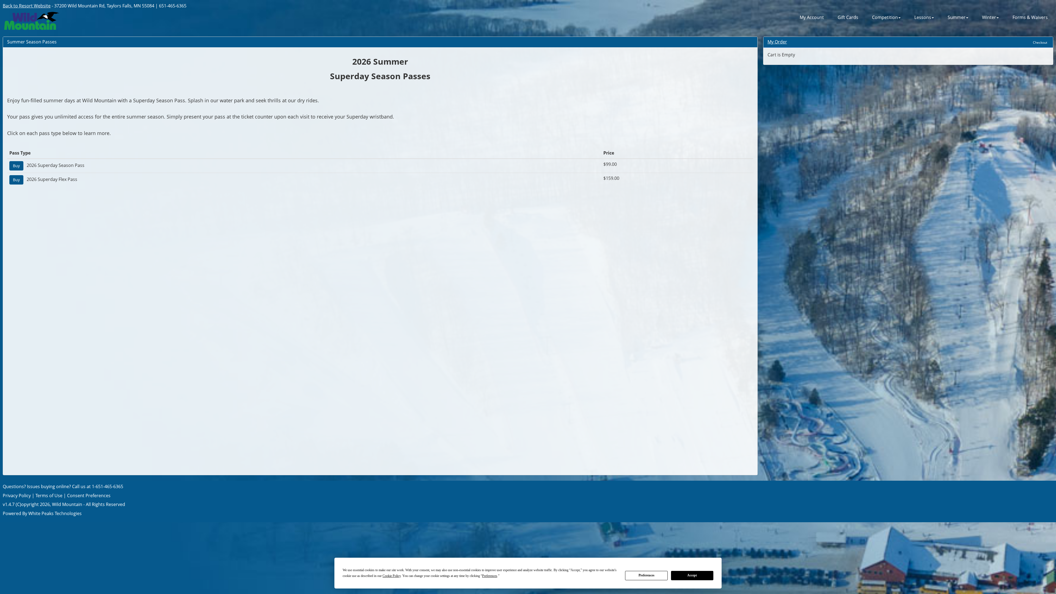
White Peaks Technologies (55, 513)
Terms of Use (48, 496)
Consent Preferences (89, 496)
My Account (812, 17)
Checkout (1040, 42)
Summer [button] (957, 17)
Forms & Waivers (1030, 17)
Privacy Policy (17, 496)
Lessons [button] (922, 17)
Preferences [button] (489, 576)
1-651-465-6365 (107, 486)
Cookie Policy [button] (392, 576)
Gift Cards (848, 17)
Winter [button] (989, 17)
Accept (692, 575)
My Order (777, 42)
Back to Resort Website (27, 6)
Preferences (646, 575)
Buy (16, 165)
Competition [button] (885, 17)
